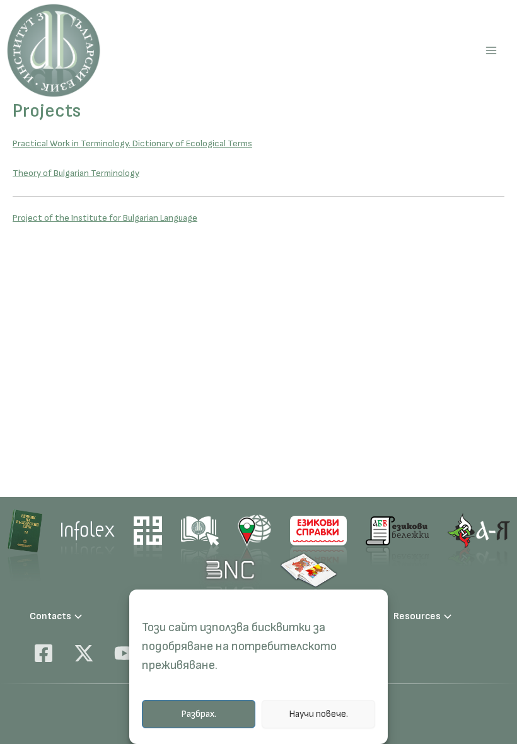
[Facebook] (43, 653)
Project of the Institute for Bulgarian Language (105, 217)
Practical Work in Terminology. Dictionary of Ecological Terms (132, 143)
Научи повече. (318, 714)
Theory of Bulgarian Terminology (76, 173)
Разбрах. (198, 714)
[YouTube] (124, 653)
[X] (84, 653)
